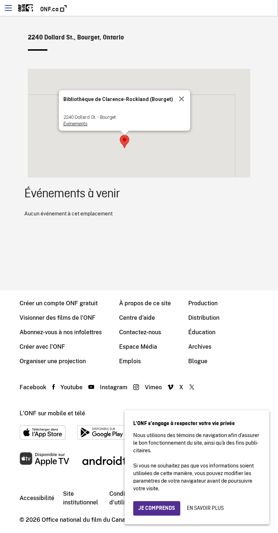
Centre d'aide (137, 317)
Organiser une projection (53, 361)
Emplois (130, 361)
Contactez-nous (140, 332)
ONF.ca (50, 9)
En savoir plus (205, 508)
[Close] (181, 99)
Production (203, 303)
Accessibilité (37, 498)
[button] (124, 141)
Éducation (201, 332)
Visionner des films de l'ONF (58, 317)
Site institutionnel (80, 498)
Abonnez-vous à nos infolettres (61, 332)
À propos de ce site (145, 303)
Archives (199, 346)
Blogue (197, 361)
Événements (75, 123)
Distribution (203, 317)
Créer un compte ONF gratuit (59, 303)
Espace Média (138, 346)
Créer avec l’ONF (42, 346)
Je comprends (156, 508)
